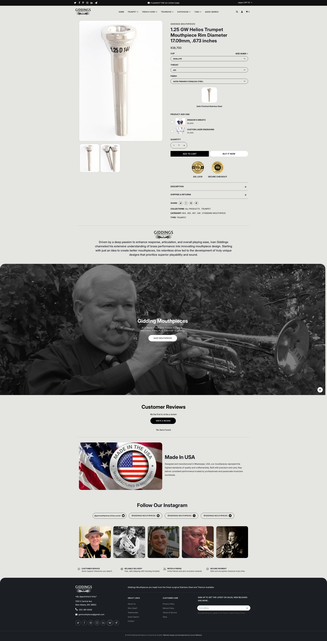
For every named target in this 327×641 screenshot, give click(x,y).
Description (209, 186)
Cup (173, 53)
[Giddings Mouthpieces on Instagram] (88, 3)
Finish (174, 76)
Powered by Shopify (155, 635)
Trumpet (132, 12)
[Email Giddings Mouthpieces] (97, 3)
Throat (174, 65)
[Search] (237, 12)
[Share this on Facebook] (185, 203)
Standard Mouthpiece (214, 213)
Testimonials (133, 612)
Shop (165, 617)
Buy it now (229, 154)
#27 (194, 213)
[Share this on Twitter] (180, 203)
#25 (189, 213)
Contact (131, 621)
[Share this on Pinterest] (191, 203)
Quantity (176, 139)
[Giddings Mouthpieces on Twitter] (76, 3)
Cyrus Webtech (196, 635)
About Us (132, 604)
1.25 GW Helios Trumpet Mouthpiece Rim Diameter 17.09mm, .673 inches (199, 35)
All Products (192, 209)
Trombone (166, 12)
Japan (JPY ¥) (244, 2)
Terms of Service (170, 612)
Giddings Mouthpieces (183, 24)
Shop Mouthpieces (163, 338)
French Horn (149, 12)
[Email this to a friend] (196, 203)
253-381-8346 (85, 609)
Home (121, 12)
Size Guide (241, 53)
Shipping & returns (209, 194)
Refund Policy (168, 608)
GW (199, 213)
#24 (184, 213)
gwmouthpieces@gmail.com (91, 614)
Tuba (197, 12)
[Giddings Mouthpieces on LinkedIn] (92, 3)
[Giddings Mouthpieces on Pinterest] (84, 3)
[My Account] (242, 12)
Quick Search (211, 12)
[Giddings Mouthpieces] (89, 12)
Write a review (163, 421)
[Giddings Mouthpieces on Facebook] (80, 3)
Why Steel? (132, 608)
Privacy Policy (168, 604)
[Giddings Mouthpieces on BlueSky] (110, 623)
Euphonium (183, 12)
